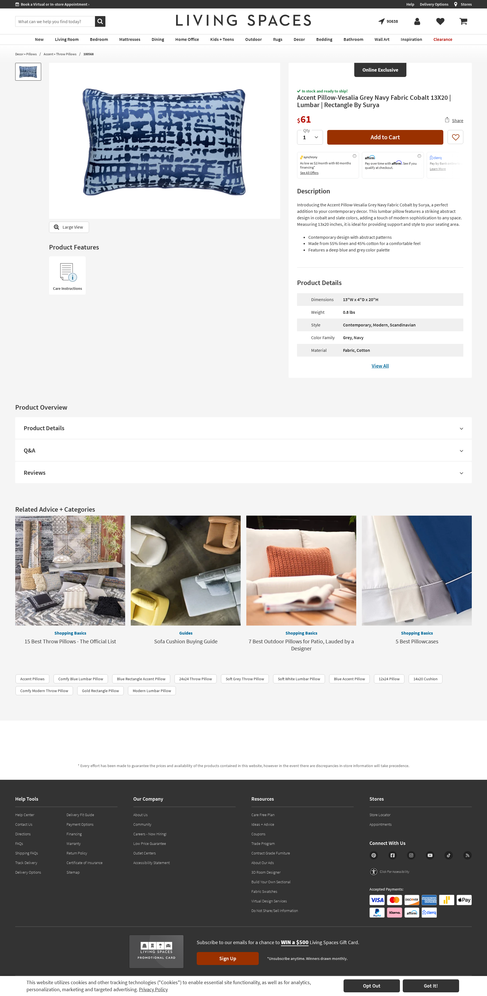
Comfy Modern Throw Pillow (44, 690)
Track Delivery (26, 862)
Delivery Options (434, 4)
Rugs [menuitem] (277, 39)
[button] (389, 871)
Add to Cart (385, 137)
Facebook (392, 855)
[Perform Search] (100, 21)
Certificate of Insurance (85, 862)
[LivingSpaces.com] (243, 20)
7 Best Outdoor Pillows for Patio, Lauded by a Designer (301, 645)
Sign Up (227, 958)
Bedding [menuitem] (324, 39)
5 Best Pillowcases (417, 641)
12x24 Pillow (389, 678)
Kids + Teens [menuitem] (222, 39)
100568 (88, 54)
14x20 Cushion (425, 678)
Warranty (74, 843)
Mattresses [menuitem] (129, 39)
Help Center (24, 814)
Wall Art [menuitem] (382, 39)
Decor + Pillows (26, 54)
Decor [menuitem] (299, 39)
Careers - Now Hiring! (150, 833)
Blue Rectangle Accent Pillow (141, 678)
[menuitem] (463, 21)
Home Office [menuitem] (187, 39)
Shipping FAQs (26, 853)
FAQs (19, 843)
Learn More (438, 169)
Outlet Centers (144, 853)
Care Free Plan (263, 814)
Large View (73, 227)
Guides (185, 633)
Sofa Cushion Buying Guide (186, 641)
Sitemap (73, 872)
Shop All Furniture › (36, 4)
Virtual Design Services (269, 901)
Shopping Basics (70, 633)
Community (142, 824)
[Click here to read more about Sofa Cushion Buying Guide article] (186, 571)
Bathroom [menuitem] (353, 39)
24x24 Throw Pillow (195, 678)
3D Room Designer (265, 872)
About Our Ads (262, 862)
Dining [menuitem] (158, 39)
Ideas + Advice (262, 824)
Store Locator (379, 814)
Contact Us (23, 824)
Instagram (411, 855)
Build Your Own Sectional (271, 881)
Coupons (258, 833)
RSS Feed (467, 855)
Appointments (380, 824)
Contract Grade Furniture (270, 853)
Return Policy (77, 853)
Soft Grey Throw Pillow (245, 678)
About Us (140, 814)
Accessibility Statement (151, 862)
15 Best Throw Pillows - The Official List (70, 641)
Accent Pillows (32, 678)
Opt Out (371, 985)
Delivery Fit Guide (80, 814)
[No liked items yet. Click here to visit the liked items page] (440, 21)
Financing (74, 833)
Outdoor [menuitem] (253, 39)
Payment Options (80, 824)
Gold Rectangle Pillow (100, 690)
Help (410, 4)
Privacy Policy (153, 989)
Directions (23, 833)
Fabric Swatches (264, 891)
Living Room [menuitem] (67, 39)
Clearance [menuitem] (442, 39)
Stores (466, 4)
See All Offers (309, 173)
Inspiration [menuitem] (411, 39)
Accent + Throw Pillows (60, 54)
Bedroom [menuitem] (99, 39)
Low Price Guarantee (149, 843)
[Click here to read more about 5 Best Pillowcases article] (417, 571)
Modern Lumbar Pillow (152, 690)
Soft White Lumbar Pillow (299, 678)
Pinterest (373, 855)
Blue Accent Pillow (349, 678)
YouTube (430, 855)
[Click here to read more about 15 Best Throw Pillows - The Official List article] (70, 571)
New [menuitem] (39, 39)
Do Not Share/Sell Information (274, 910)
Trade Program (263, 843)
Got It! (431, 985)
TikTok (448, 855)
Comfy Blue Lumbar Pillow (80, 678)
